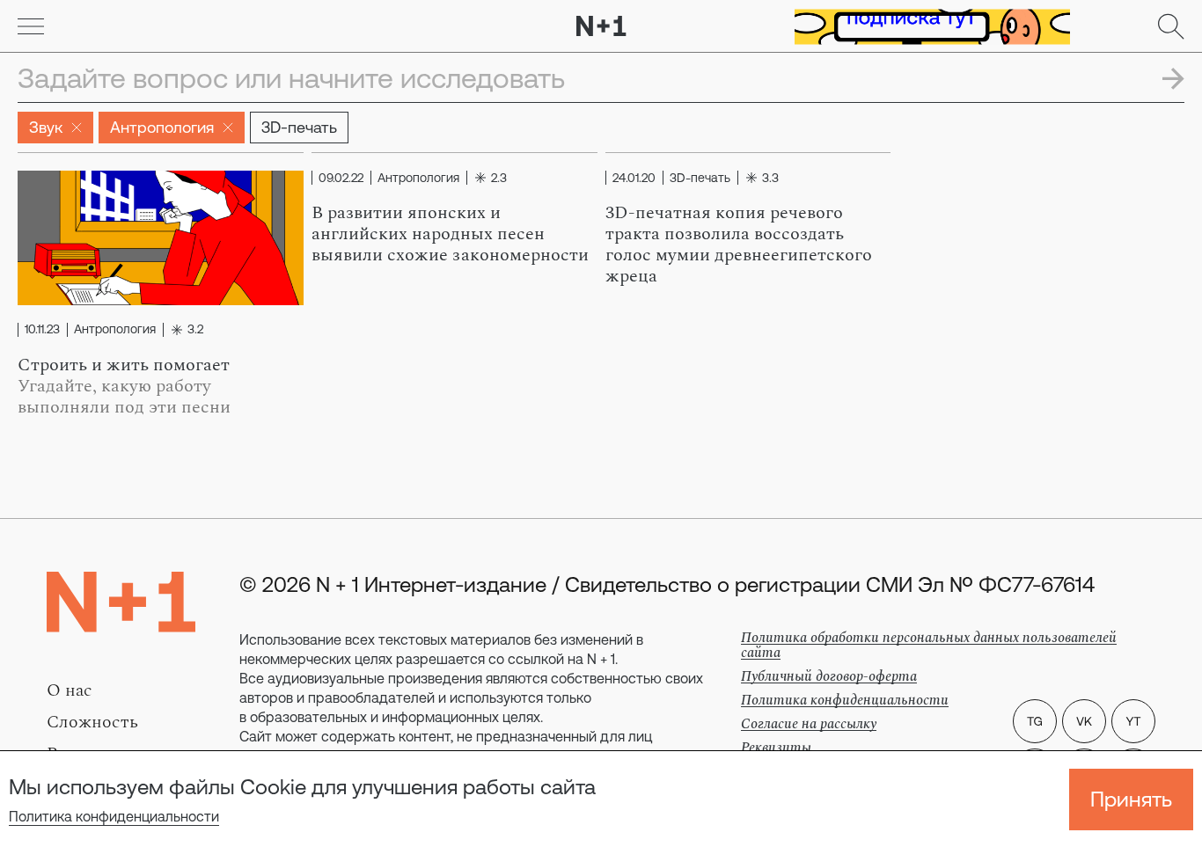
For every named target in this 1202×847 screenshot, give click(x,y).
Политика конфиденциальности (114, 816)
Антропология (162, 127)
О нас (69, 690)
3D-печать (299, 127)
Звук (45, 127)
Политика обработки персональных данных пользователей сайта (929, 645)
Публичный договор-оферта (829, 676)
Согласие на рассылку (808, 723)
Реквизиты (776, 747)
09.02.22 (341, 178)
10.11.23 (42, 330)
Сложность (92, 722)
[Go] (31, 26)
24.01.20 (634, 178)
